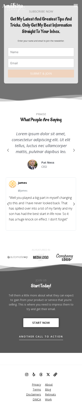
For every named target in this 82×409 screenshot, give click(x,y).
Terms (37, 389)
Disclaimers (33, 394)
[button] (75, 5)
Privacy (36, 384)
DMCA (37, 399)
